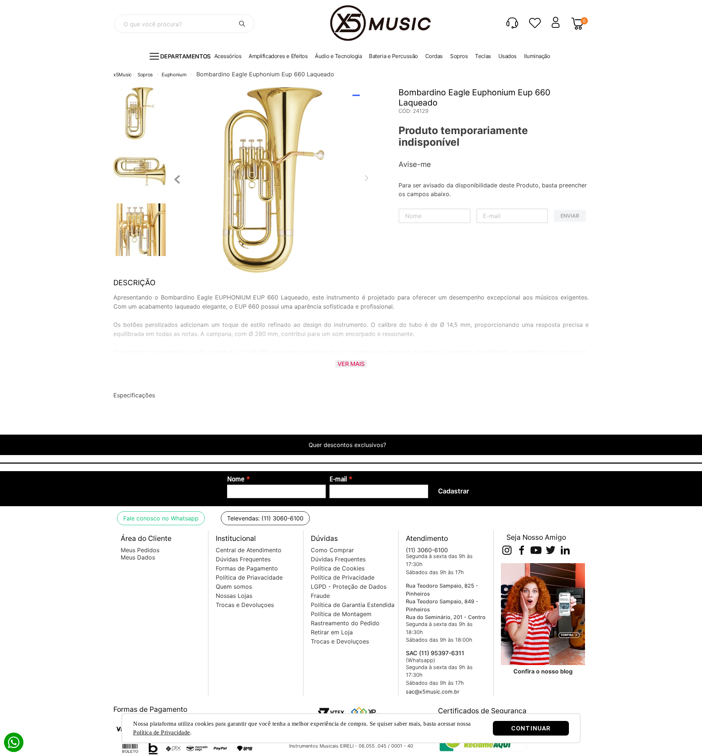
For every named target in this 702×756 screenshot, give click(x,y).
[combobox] (184, 24)
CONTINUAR (531, 728)
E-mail (338, 479)
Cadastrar (453, 491)
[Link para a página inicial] (122, 74)
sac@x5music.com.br (432, 691)
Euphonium (174, 74)
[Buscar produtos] (242, 23)
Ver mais (351, 363)
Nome (236, 479)
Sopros (145, 74)
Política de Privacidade (161, 732)
